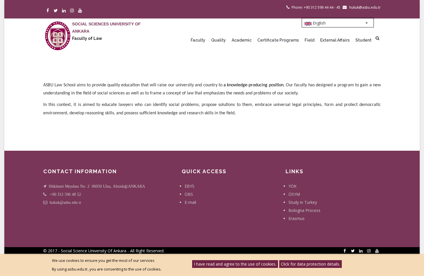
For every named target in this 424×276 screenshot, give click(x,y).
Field (309, 40)
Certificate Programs (278, 40)
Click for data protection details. (310, 264)
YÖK (292, 186)
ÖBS (189, 194)
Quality (218, 40)
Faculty (198, 40)
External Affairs (335, 40)
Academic (242, 40)
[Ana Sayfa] (57, 30)
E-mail (190, 202)
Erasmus (296, 218)
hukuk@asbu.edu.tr (65, 202)
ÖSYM (294, 194)
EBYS (189, 186)
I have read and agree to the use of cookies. (235, 264)
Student (363, 40)
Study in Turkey (302, 202)
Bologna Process (304, 210)
